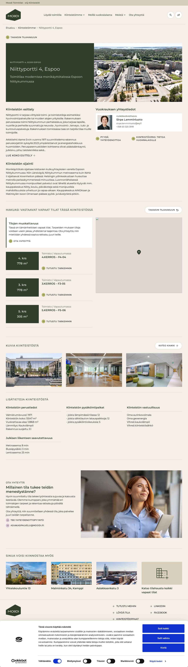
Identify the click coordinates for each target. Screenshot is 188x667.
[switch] (87, 661)
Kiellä (163, 647)
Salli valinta (163, 638)
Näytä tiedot (156, 661)
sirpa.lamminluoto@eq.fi (129, 123)
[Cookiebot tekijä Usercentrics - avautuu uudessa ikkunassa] (19, 661)
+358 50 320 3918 (125, 126)
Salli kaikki (163, 628)
